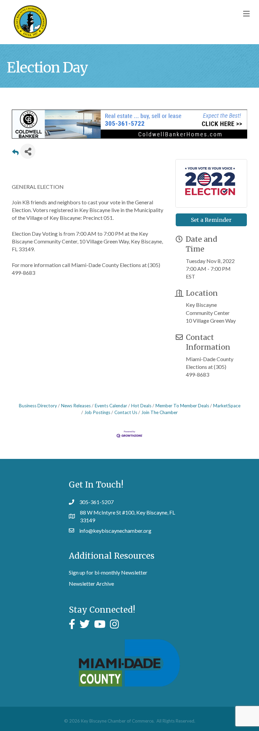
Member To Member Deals (182, 405)
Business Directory (38, 405)
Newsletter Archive (91, 583)
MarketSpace (226, 405)
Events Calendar (111, 405)
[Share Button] (27, 151)
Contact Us (125, 412)
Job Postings (97, 412)
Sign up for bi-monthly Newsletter (108, 572)
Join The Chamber (159, 412)
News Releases (76, 405)
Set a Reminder (211, 219)
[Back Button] (15, 153)
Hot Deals (141, 405)
